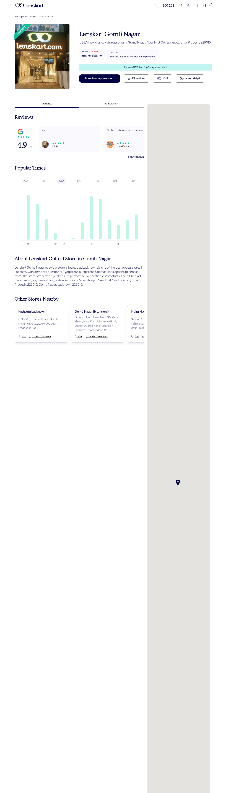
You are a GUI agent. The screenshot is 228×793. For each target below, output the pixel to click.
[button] (178, 482)
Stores (33, 16)
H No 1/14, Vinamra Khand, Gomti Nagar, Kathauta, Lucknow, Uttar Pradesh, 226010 (37, 323)
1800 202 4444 (171, 5)
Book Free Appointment (99, 78)
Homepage (21, 16)
